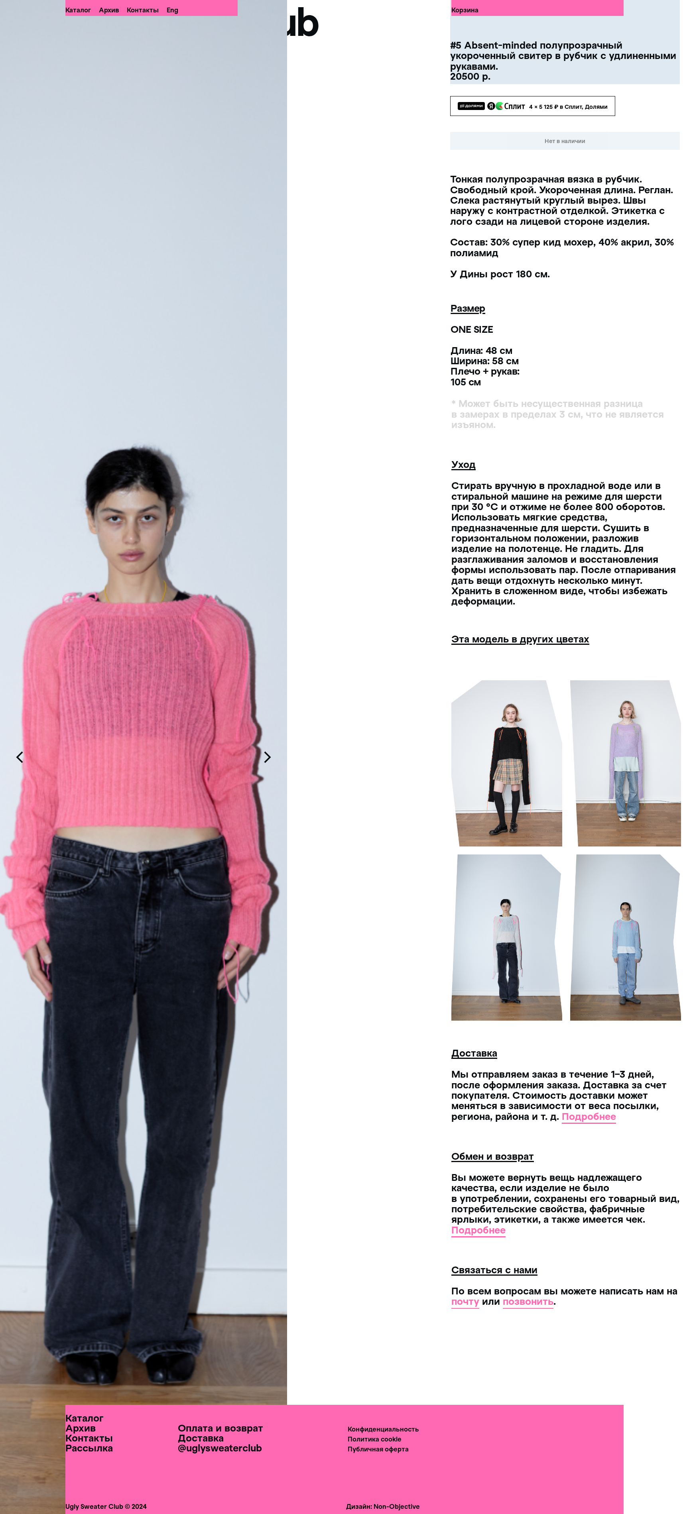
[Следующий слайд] (267, 757)
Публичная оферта (378, 1448)
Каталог (78, 10)
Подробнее (589, 1116)
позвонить (528, 1301)
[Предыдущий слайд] (20, 757)
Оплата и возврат (220, 1428)
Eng (172, 10)
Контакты (143, 10)
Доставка (201, 1438)
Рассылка (89, 1448)
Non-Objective (397, 1506)
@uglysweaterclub (220, 1448)
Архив (109, 10)
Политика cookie (375, 1438)
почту (465, 1301)
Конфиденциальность (383, 1428)
